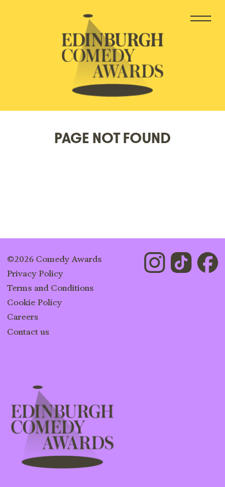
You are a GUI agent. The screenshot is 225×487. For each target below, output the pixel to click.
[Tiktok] (181, 262)
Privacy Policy (35, 274)
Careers (22, 317)
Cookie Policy (34, 303)
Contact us (28, 332)
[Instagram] (154, 262)
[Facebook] (207, 262)
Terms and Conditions (50, 288)
